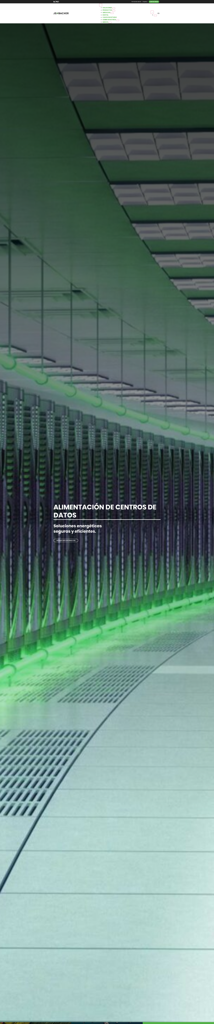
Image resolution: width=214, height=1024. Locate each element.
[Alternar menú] (100, 5)
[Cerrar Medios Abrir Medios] (110, 22)
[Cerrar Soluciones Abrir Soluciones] (113, 8)
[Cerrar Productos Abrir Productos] (113, 10)
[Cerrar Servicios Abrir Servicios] (112, 13)
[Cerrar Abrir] (155, 15)
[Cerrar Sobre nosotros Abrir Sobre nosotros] (117, 20)
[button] (158, 13)
